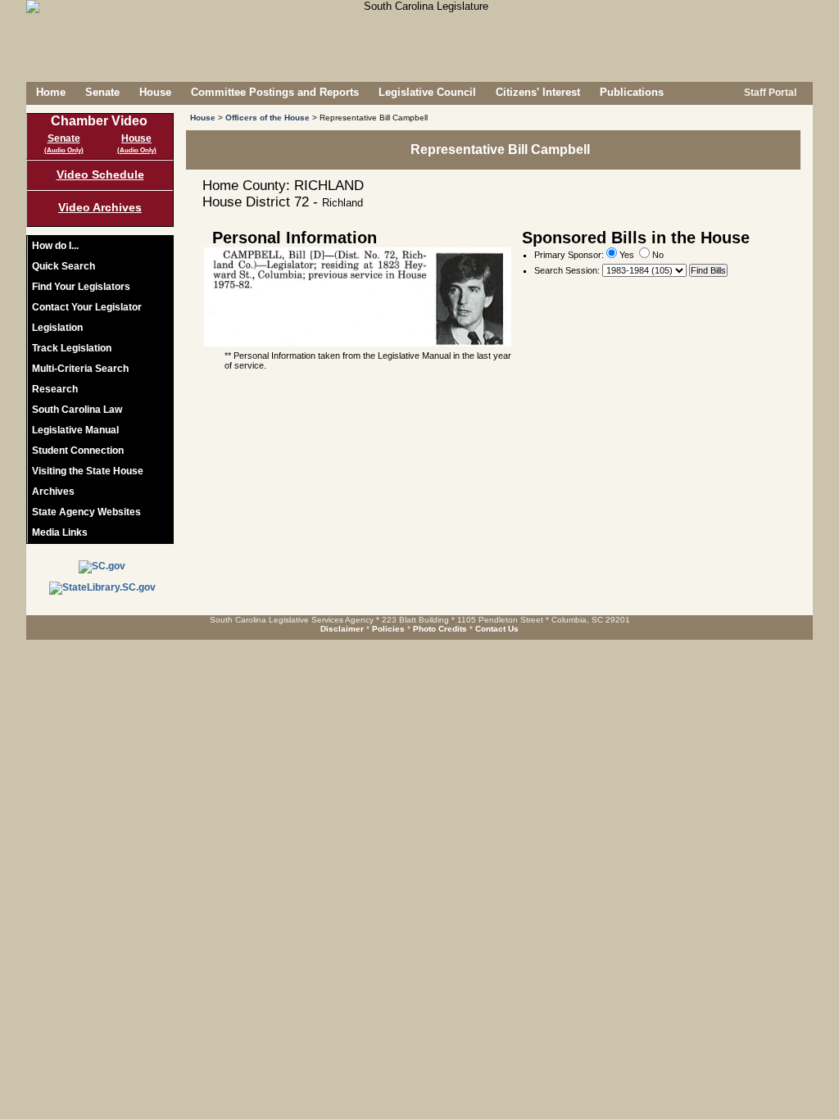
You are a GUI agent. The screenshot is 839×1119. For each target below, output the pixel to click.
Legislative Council (427, 92)
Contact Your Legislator (87, 307)
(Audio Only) (64, 150)
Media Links (60, 532)
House (155, 92)
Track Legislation (71, 348)
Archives (53, 491)
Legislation (57, 327)
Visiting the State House (87, 471)
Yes (625, 255)
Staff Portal (768, 92)
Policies (388, 628)
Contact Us (497, 628)
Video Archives (100, 207)
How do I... (55, 245)
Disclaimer (342, 628)
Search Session (565, 270)
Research (55, 389)
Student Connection (78, 450)
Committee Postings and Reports (275, 92)
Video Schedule (100, 174)
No (657, 255)
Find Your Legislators (81, 286)
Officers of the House (267, 117)
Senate (102, 92)
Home (51, 92)
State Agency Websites (86, 512)
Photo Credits (440, 628)
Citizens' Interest (538, 92)
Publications (632, 92)
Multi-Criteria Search (80, 368)
